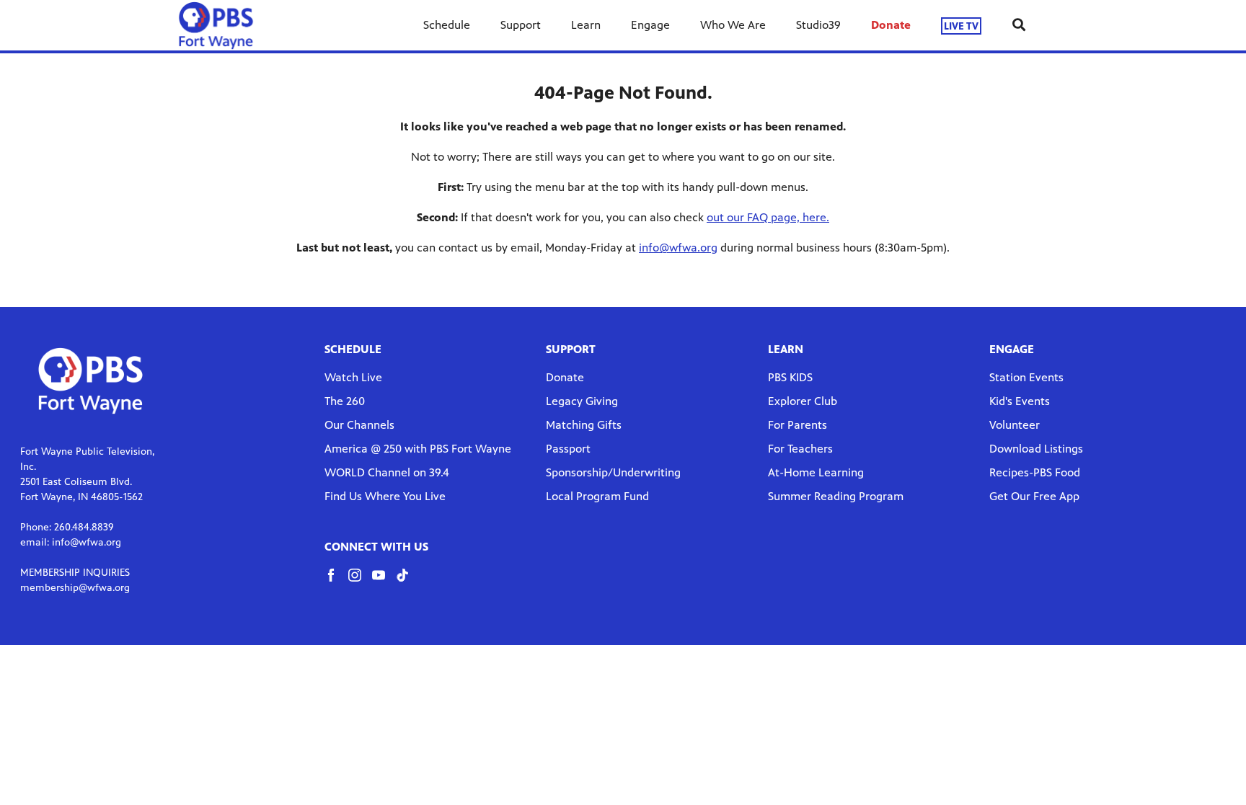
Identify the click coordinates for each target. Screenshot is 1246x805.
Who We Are (733, 25)
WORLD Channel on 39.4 (386, 472)
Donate (891, 25)
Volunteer (1014, 425)
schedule (352, 349)
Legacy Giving (582, 401)
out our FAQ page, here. (768, 217)
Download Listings (1036, 448)
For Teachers (800, 448)
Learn (586, 25)
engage (1011, 349)
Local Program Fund (597, 496)
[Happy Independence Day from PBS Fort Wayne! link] (216, 25)
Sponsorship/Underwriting (613, 472)
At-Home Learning (816, 472)
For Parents (797, 425)
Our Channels (359, 425)
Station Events (1026, 377)
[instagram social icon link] (360, 582)
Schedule (446, 25)
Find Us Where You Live (385, 496)
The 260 (344, 401)
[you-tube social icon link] (384, 582)
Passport (568, 448)
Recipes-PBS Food (1034, 472)
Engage (650, 25)
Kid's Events (1019, 401)
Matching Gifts (584, 425)
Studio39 (818, 25)
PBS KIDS (790, 377)
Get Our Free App (1034, 496)
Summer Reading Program (835, 496)
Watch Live (353, 377)
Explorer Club (802, 401)
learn (785, 349)
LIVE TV (961, 25)
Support (520, 25)
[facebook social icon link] (336, 582)
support (571, 349)
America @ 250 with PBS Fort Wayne (417, 448)
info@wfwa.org (678, 247)
